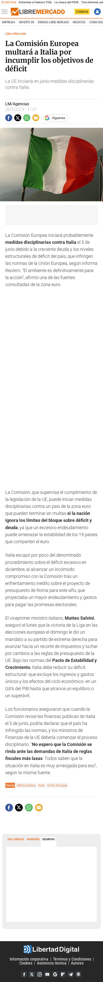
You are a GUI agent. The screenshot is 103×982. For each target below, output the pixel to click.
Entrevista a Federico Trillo (35, 2)
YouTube (47, 974)
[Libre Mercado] (38, 12)
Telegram (71, 974)
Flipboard (63, 974)
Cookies (26, 963)
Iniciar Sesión (97, 11)
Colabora (82, 12)
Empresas (8, 22)
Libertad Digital (51, 949)
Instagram (39, 974)
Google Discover (55, 974)
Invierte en (26, 22)
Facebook (24, 974)
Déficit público (26, 785)
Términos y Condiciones (72, 959)
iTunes (78, 974)
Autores (77, 963)
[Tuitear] (17, 117)
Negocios (79, 22)
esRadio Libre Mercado (53, 22)
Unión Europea (57, 785)
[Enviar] (26, 117)
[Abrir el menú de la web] (6, 12)
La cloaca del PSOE (66, 2)
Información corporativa (29, 959)
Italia (41, 785)
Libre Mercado (15, 34)
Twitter (32, 974)
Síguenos (58, 118)
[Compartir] (8, 117)
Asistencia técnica (51, 963)
